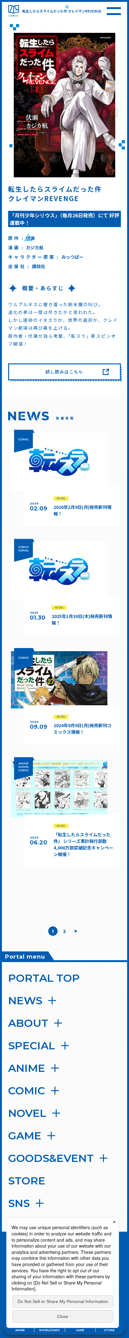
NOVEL (27, 1113)
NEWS (25, 1000)
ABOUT (28, 1023)
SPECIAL (31, 1045)
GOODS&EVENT (51, 1158)
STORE (26, 1180)
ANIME (26, 1068)
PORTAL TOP (44, 978)
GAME (24, 1135)
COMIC (26, 1090)
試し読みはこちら (64, 371)
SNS (19, 1203)
